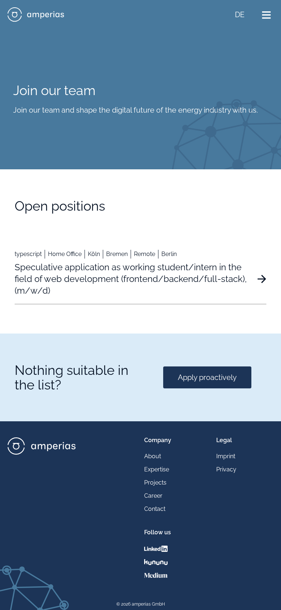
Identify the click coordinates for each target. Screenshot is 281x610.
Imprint (225, 456)
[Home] (35, 14)
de (239, 14)
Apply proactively (207, 377)
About (152, 456)
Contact (154, 508)
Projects (155, 482)
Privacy (226, 469)
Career (153, 495)
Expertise (156, 469)
